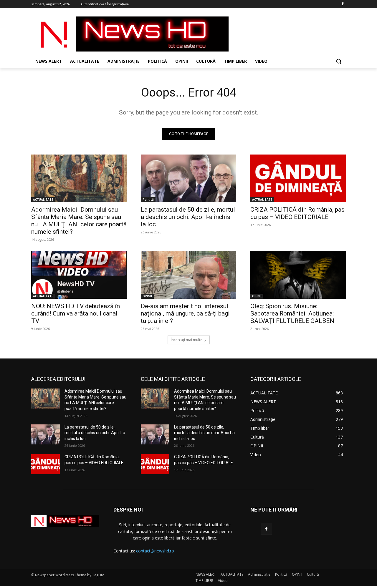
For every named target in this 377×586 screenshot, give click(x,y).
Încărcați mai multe (186, 339)
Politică (148, 199)
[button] (339, 61)
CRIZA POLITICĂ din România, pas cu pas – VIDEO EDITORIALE (297, 213)
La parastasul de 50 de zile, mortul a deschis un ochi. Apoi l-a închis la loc (188, 217)
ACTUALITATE (43, 199)
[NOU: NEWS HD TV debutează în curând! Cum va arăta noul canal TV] (79, 275)
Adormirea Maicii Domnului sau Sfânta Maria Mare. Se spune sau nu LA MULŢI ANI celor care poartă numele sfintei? (79, 220)
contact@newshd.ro (155, 551)
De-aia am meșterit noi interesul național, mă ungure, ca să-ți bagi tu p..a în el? (185, 313)
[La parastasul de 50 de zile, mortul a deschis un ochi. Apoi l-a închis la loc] (188, 178)
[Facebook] (342, 4)
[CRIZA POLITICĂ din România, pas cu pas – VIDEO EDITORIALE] (298, 178)
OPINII (147, 296)
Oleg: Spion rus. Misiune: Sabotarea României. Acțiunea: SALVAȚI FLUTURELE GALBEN (292, 313)
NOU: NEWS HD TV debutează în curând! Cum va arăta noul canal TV (75, 313)
